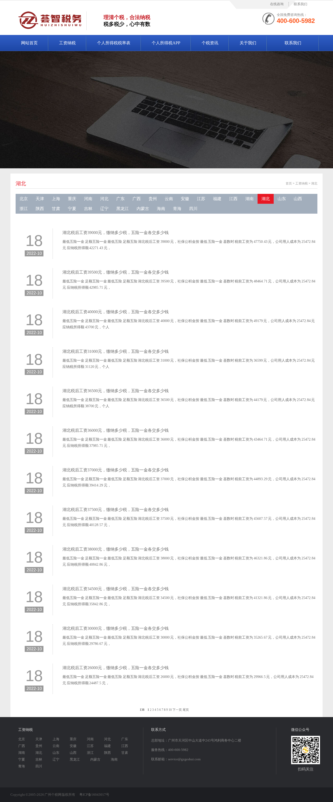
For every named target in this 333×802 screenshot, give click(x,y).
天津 (40, 198)
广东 (120, 198)
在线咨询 (277, 4)
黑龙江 (122, 208)
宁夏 (72, 208)
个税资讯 (210, 43)
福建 (217, 198)
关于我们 (248, 43)
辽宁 (104, 208)
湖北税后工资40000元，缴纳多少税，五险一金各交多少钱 (115, 312)
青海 (177, 208)
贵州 (153, 198)
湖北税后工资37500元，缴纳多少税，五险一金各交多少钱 (115, 509)
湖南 (249, 198)
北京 (24, 198)
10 (170, 710)
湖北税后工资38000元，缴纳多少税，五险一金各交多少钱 (115, 549)
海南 (161, 208)
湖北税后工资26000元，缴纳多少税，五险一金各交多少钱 (115, 667)
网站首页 (29, 43)
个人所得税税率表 (113, 43)
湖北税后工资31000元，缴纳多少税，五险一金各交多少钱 (115, 351)
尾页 (186, 710)
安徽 (185, 198)
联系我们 (300, 4)
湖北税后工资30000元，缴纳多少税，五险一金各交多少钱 (115, 628)
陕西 (40, 208)
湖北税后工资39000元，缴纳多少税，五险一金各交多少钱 (115, 232)
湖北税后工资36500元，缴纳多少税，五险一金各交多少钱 (115, 390)
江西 (233, 198)
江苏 (201, 198)
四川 (193, 208)
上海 (56, 198)
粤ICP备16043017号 (94, 795)
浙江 (24, 208)
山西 (298, 198)
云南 (169, 198)
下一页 (177, 710)
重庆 (72, 198)
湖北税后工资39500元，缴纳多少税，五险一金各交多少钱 (115, 272)
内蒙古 (143, 208)
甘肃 (56, 208)
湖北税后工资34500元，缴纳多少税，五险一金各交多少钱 (115, 589)
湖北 (314, 183)
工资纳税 (67, 43)
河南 (88, 198)
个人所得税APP (166, 43)
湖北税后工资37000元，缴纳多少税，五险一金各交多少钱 (115, 470)
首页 (289, 183)
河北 (104, 198)
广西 (136, 198)
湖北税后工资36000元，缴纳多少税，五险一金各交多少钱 (115, 430)
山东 (282, 198)
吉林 (88, 208)
